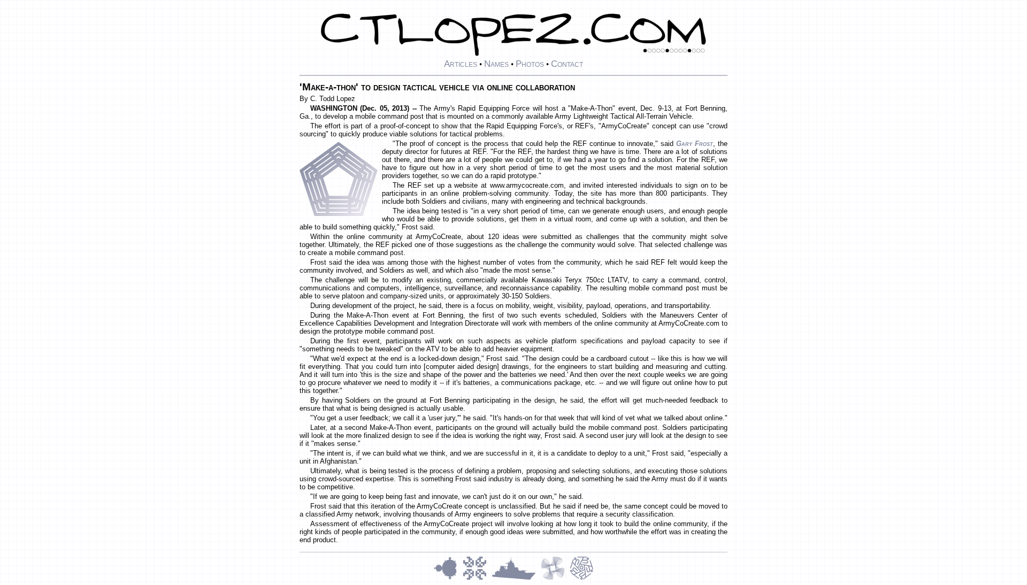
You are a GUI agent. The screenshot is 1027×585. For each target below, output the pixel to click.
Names (496, 63)
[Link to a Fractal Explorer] (448, 578)
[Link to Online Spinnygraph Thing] (555, 578)
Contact (567, 63)
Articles (460, 63)
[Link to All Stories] (516, 578)
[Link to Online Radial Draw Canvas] (582, 578)
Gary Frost (694, 144)
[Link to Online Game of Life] (477, 578)
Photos (530, 63)
